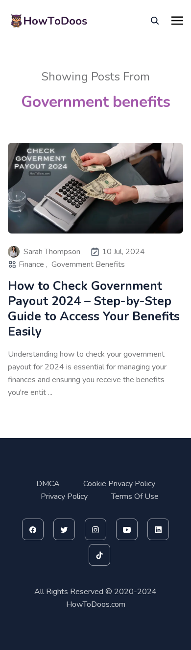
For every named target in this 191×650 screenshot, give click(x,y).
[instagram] (95, 529)
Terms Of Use (135, 496)
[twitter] (64, 529)
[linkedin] (158, 529)
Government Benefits (88, 264)
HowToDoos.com (95, 604)
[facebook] (33, 529)
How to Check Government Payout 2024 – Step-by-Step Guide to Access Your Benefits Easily (94, 309)
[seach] (155, 20)
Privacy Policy (64, 496)
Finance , (33, 264)
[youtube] (127, 529)
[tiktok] (99, 555)
